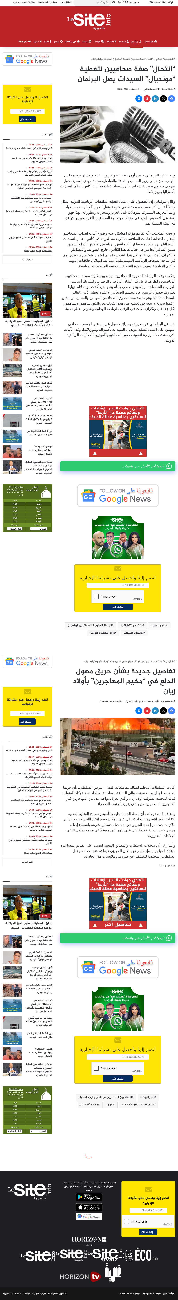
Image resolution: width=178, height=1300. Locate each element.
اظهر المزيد (27, 260)
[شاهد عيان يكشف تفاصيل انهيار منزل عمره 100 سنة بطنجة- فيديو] (12, 387)
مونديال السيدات (133, 633)
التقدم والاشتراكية (131, 625)
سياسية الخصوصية (152, 1294)
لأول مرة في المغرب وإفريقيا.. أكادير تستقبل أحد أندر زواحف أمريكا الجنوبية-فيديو (39, 371)
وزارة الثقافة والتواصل (102, 633)
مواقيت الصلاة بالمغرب (129, 1294)
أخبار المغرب (158, 625)
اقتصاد (111, 42)
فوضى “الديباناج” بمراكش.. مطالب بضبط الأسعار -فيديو (40, 450)
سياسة (122, 42)
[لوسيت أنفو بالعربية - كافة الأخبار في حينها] (89, 21)
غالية (47, 42)
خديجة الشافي (150, 89)
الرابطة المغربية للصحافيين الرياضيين (89, 625)
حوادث (97, 42)
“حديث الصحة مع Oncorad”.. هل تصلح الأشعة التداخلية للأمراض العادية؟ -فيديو (39, 403)
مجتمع (135, 42)
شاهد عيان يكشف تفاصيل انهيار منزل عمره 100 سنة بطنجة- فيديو (38, 386)
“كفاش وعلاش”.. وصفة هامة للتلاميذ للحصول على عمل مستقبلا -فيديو (38, 338)
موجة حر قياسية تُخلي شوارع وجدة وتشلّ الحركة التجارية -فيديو (39, 419)
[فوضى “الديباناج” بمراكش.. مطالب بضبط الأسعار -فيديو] (12, 451)
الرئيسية (149, 42)
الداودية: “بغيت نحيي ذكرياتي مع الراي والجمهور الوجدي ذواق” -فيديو (38, 353)
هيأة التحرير (169, 1294)
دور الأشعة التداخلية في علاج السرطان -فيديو (39, 433)
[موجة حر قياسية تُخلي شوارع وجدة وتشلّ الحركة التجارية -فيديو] (12, 420)
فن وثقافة (71, 42)
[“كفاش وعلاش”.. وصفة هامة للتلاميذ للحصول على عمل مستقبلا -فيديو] (12, 339)
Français (23, 42)
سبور (36, 42)
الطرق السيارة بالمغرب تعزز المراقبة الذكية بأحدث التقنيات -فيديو (28, 323)
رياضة (85, 42)
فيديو (57, 42)
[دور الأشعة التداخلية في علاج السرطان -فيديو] (12, 436)
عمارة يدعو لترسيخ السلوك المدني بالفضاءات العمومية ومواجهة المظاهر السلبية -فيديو (38, 467)
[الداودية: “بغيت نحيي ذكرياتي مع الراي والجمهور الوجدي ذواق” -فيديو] (12, 354)
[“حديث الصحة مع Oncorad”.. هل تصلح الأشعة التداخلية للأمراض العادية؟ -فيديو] (12, 403)
